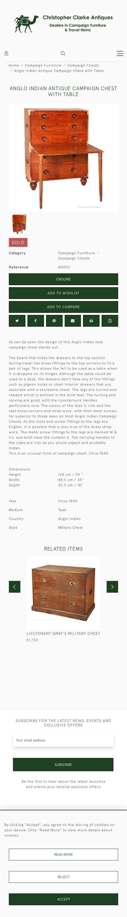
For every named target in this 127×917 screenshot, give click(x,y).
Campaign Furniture (43, 65)
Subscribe (63, 765)
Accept (63, 899)
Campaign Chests (83, 65)
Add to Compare (63, 307)
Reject (64, 877)
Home (14, 65)
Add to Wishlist (63, 293)
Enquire (63, 279)
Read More (63, 854)
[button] (63, 53)
